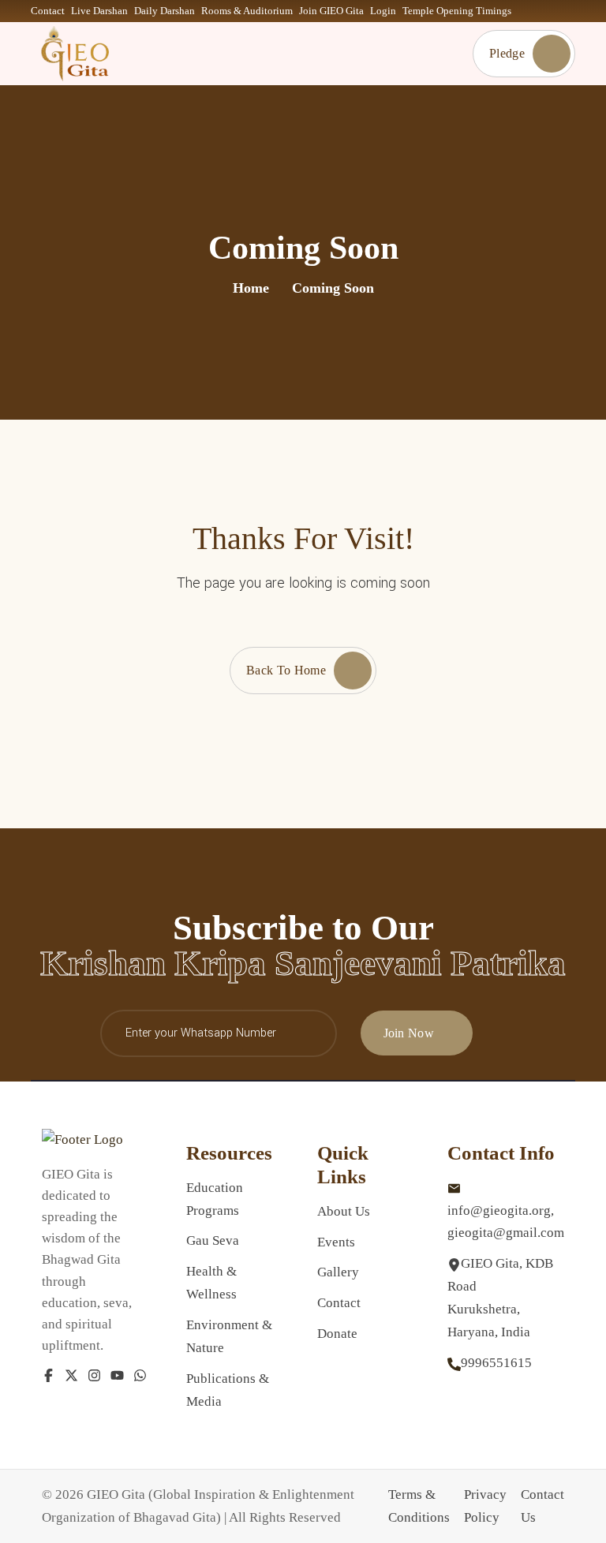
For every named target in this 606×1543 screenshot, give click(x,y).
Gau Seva (212, 1240)
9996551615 (496, 1362)
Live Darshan (99, 11)
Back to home (286, 670)
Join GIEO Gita (331, 11)
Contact (48, 11)
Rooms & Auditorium (247, 11)
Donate (337, 1333)
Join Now (409, 1033)
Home (251, 288)
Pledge (507, 53)
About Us (343, 1211)
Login (383, 11)
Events (336, 1242)
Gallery (338, 1272)
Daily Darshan (164, 11)
